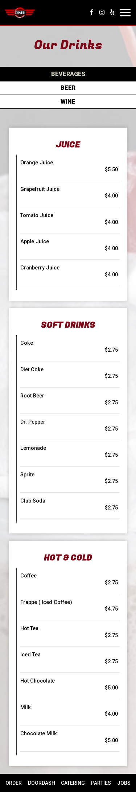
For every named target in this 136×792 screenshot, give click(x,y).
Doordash (40, 783)
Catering (73, 783)
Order (13, 783)
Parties (101, 783)
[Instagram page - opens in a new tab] (102, 12)
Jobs (124, 783)
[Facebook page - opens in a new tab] (92, 12)
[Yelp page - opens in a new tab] (112, 12)
